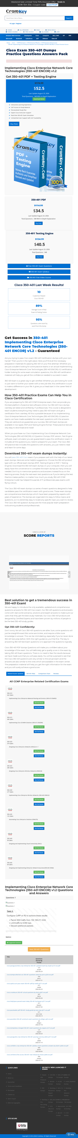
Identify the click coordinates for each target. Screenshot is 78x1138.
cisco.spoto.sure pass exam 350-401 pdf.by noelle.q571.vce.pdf (27, 983)
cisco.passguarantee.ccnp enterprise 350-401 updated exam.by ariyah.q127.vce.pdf (33, 966)
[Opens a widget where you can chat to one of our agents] (71, 1134)
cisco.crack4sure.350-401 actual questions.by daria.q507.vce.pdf (27, 992)
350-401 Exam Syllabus (40, 272)
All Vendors (24, 30)
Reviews (56, 673)
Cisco (37, 35)
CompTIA (46, 35)
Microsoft (9, 38)
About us (10, 1078)
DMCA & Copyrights (14, 1103)
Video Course (13, 32)
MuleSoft (19, 38)
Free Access (29, 32)
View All (54, 38)
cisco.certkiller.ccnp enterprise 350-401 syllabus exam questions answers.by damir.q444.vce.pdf (37, 1046)
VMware (45, 38)
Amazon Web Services (13, 35)
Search (69, 18)
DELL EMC (56, 35)
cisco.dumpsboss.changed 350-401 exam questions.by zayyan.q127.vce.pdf (31, 1028)
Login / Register (16, 23)
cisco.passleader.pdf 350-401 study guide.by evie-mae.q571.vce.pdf (28, 1010)
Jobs (58, 32)
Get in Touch (12, 1099)
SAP (37, 38)
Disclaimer (11, 1090)
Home (10, 30)
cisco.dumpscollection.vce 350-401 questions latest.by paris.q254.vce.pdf (30, 975)
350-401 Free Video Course (40, 277)
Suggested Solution (14, 942)
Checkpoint (28, 35)
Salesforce (29, 38)
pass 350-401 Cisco (20, 457)
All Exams (45, 32)
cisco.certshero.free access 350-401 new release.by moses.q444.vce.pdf (29, 1055)
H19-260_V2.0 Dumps (51, 1108)
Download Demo (39, 99)
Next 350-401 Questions (39, 949)
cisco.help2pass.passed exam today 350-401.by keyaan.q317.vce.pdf (28, 1001)
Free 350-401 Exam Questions (40, 266)
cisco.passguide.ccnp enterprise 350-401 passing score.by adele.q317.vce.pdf (31, 1037)
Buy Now (14, 124)
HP (64, 35)
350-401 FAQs (30, 673)
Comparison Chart (44, 673)
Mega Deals (51, 30)
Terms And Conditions (15, 1086)
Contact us (11, 1094)
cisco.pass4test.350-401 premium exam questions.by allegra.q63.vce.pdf (30, 1019)
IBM (70, 35)
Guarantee (11, 1082)
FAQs (38, 30)
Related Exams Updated (15, 673)
